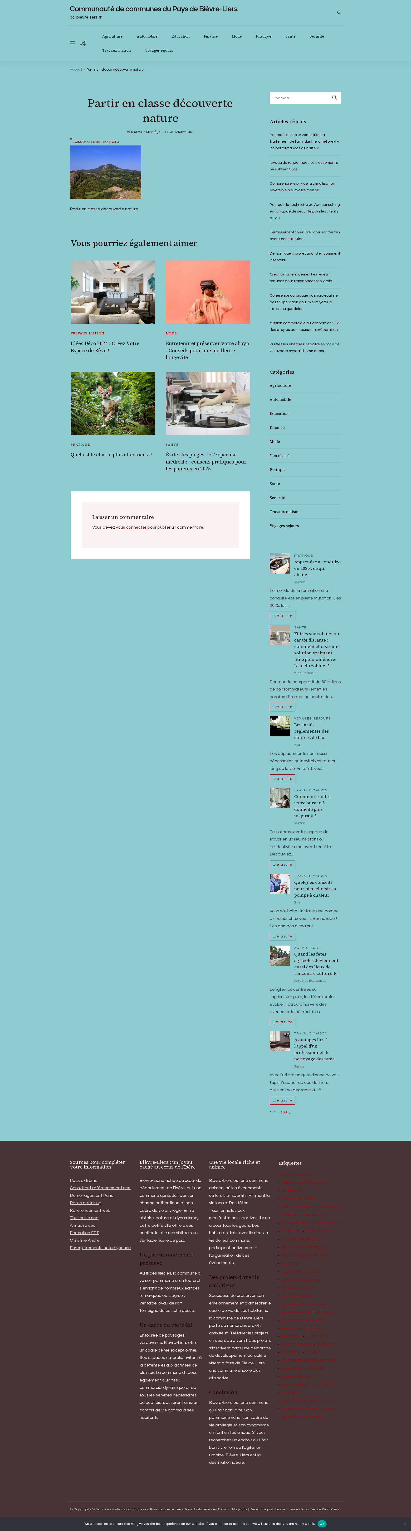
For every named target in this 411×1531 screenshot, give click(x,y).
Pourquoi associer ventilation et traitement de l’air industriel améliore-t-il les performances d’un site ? (304, 141)
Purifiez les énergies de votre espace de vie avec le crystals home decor (305, 347)
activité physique (295, 1174)
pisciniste (291, 1352)
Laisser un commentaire (95, 141)
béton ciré (330, 1207)
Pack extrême (84, 1180)
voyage (330, 1409)
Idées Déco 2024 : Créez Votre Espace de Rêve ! (105, 347)
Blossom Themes (286, 1509)
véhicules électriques (303, 1417)
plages (312, 1352)
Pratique (263, 36)
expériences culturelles (305, 1255)
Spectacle (291, 1393)
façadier (290, 1263)
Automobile (147, 36)
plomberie (291, 1368)
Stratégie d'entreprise (303, 1401)
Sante (290, 36)
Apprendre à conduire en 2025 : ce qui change (317, 568)
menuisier (291, 1336)
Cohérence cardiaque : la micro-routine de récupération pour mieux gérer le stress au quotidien (304, 302)
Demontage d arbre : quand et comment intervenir (305, 256)
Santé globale (295, 1384)
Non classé (279, 455)
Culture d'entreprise (302, 1239)
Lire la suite (282, 616)
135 (284, 1113)
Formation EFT (84, 1233)
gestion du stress (298, 1288)
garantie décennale (301, 1279)
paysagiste (328, 1344)
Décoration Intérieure (303, 1247)
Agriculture (112, 36)
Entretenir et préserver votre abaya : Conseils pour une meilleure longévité (207, 350)
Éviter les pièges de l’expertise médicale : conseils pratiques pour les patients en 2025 (206, 461)
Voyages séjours (159, 50)
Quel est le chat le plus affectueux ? (111, 454)
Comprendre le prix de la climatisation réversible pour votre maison (302, 187)
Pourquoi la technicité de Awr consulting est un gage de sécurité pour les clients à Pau (305, 211)
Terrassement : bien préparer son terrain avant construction (305, 235)
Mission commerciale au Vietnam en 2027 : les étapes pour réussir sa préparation (305, 326)
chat (320, 1215)
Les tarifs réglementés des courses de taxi (311, 731)
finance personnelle (301, 1271)
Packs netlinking (85, 1203)
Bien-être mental (298, 1207)
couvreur (291, 1231)
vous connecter (131, 527)
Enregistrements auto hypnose (100, 1248)
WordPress (330, 1509)
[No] (405, 1523)
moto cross (317, 1336)
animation (292, 1191)
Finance (211, 36)
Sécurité (317, 36)
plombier (315, 1368)
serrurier (324, 1384)
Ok (322, 1524)
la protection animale (303, 1320)
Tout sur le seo (84, 1218)
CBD (307, 1215)
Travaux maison (116, 50)
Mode (237, 36)
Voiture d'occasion (300, 1409)
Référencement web (90, 1210)
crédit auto (317, 1231)
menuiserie (313, 1328)
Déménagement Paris (91, 1195)
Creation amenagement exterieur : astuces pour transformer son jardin (301, 277)
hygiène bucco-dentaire (304, 1304)
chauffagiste (294, 1223)
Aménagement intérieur (305, 1182)
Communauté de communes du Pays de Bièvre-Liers (154, 9)
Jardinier (325, 1312)
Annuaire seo (83, 1225)
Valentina (134, 132)
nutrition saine (297, 1344)
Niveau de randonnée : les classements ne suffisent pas (304, 166)
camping (290, 1215)
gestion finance (297, 1296)
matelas (289, 1328)
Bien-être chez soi (299, 1199)
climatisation (326, 1223)
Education (180, 36)
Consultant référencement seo (100, 1188)
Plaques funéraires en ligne (309, 1360)
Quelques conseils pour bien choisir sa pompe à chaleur (315, 888)
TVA (334, 1401)
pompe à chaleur (297, 1376)
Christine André (85, 1240)
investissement (296, 1312)
